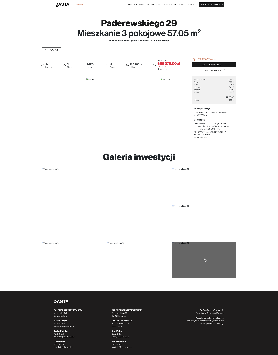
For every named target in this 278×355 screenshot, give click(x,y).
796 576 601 (59, 334)
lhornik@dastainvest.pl (63, 347)
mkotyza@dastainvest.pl (64, 326)
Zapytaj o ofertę (212, 65)
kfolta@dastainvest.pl (120, 337)
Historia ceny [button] (162, 69)
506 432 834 (59, 344)
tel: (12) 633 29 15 (201, 137)
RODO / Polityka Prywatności (212, 310)
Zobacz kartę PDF (212, 70)
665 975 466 (117, 334)
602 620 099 (59, 323)
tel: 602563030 (200, 115)
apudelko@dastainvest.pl (64, 337)
